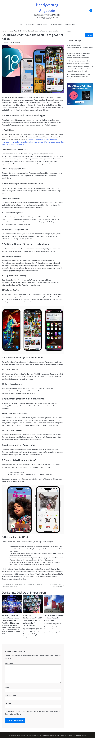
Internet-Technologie (56, 24)
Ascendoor (68, 735)
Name (7, 687)
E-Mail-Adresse (11, 695)
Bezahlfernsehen (42, 24)
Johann (17, 42)
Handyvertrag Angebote (27, 735)
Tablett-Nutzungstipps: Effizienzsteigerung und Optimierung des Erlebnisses (80, 47)
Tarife (21, 24)
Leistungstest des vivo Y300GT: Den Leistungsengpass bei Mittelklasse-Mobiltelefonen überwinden (78, 76)
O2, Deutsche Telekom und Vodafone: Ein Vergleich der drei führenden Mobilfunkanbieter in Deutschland (80, 55)
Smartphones (30, 24)
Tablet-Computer (70, 24)
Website (8, 703)
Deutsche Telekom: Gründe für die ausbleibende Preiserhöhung (53, 617)
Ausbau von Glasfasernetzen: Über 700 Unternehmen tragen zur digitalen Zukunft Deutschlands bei (32, 620)
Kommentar (9, 663)
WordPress (82, 735)
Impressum (37, 735)
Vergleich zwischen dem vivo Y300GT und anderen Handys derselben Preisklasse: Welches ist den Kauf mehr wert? (80, 69)
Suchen (69, 31)
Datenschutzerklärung (48, 735)
